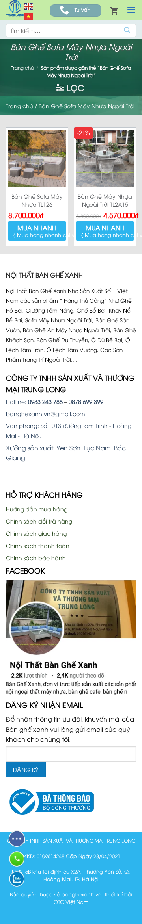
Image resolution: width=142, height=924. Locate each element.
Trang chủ (22, 67)
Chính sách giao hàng (36, 533)
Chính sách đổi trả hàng (39, 521)
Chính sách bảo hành (36, 557)
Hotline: (34, 401)
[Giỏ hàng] (114, 10)
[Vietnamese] (29, 15)
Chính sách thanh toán (37, 545)
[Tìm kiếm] (127, 30)
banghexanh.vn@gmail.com (45, 413)
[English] (29, 5)
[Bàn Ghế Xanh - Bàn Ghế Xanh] (15, 9)
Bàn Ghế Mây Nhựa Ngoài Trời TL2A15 (105, 200)
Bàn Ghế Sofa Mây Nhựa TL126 (37, 200)
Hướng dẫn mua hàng (36, 509)
